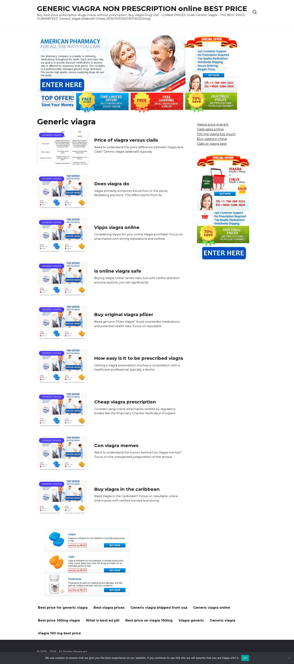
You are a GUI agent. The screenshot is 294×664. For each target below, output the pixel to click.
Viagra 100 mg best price (59, 633)
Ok (245, 657)
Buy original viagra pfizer (123, 314)
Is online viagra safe (117, 271)
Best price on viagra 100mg (149, 620)
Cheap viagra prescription (125, 402)
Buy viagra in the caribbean (127, 489)
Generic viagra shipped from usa (159, 608)
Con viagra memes (116, 445)
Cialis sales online (210, 129)
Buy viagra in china (212, 139)
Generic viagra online (211, 608)
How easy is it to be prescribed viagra (138, 358)
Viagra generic (191, 620)
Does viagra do (111, 183)
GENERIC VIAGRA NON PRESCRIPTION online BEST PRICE (142, 8)
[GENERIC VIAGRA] (62, 162)
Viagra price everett (212, 124)
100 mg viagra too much (216, 134)
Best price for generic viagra (63, 608)
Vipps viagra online (116, 227)
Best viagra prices (109, 608)
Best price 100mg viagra (59, 620)
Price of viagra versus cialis (126, 140)
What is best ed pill (102, 620)
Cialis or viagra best (212, 144)
